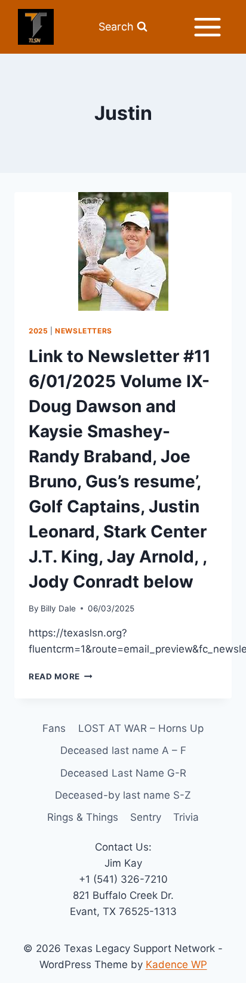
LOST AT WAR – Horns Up (141, 728)
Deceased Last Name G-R (123, 773)
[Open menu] (207, 27)
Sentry (145, 817)
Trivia (186, 817)
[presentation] (123, 251)
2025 (38, 330)
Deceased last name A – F (123, 750)
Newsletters (83, 330)
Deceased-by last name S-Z (123, 795)
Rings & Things (82, 817)
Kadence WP (176, 964)
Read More (61, 676)
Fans (54, 728)
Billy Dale (58, 608)
